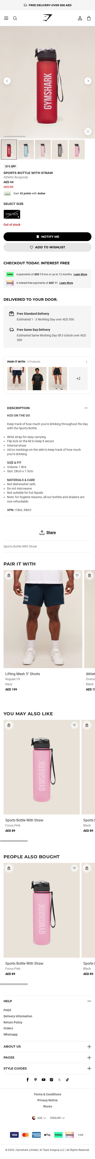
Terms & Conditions (47, 1094)
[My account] (80, 18)
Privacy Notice (47, 1100)
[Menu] (6, 18)
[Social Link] (27, 1080)
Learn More (80, 274)
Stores (47, 1106)
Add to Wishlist (50, 247)
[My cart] (88, 18)
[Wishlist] (77, 575)
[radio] (9, 149)
